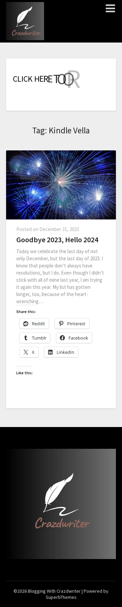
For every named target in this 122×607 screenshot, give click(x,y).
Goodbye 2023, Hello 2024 (57, 239)
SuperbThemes (61, 597)
